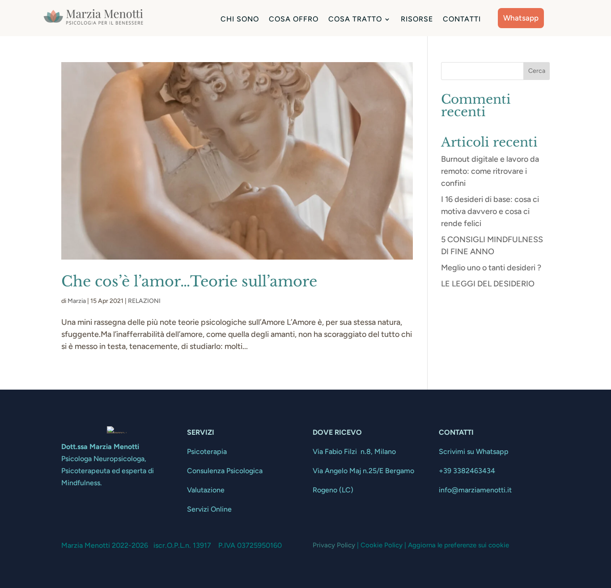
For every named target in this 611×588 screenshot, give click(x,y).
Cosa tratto (355, 19)
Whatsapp (521, 17)
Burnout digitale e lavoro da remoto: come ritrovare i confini (490, 171)
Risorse (417, 19)
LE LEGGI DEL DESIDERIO (488, 284)
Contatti (462, 19)
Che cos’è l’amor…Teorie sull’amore (189, 281)
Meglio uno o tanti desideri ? (491, 268)
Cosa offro (293, 19)
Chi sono (240, 19)
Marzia (77, 301)
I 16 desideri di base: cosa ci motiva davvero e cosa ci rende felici (490, 211)
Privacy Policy (334, 545)
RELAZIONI (144, 301)
